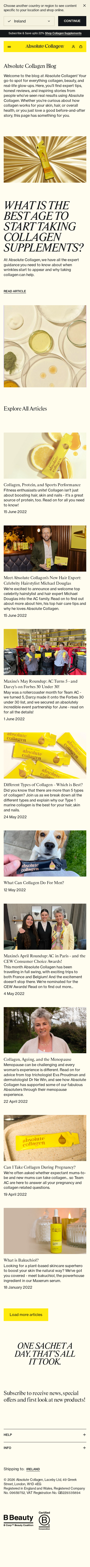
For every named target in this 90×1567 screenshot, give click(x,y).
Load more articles (26, 1314)
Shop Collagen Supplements (63, 33)
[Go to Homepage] (45, 46)
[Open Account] (73, 46)
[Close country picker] (84, 5)
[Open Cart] (81, 46)
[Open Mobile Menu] (9, 46)
